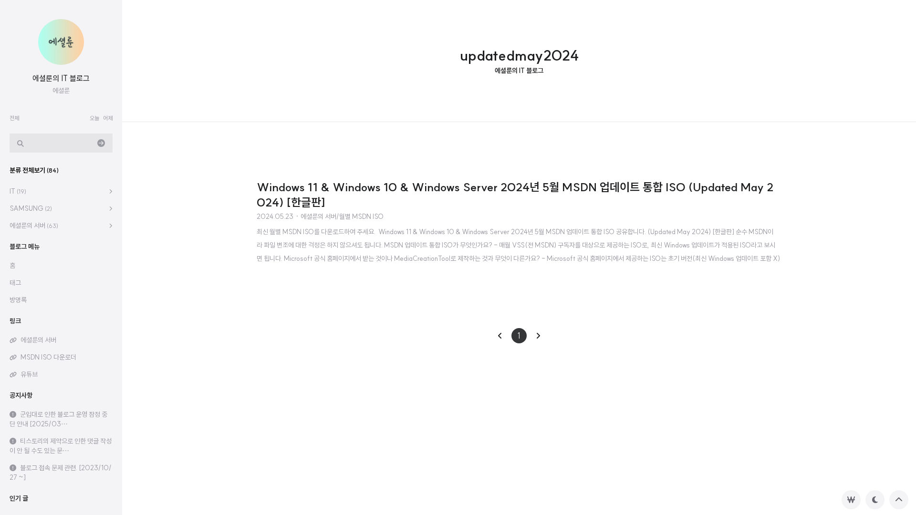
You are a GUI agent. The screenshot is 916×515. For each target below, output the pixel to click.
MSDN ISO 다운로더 (48, 357)
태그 (15, 282)
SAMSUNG (31, 208)
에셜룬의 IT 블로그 (61, 78)
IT (18, 191)
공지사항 (21, 395)
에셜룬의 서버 (34, 225)
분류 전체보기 (34, 170)
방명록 (18, 300)
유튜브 (29, 374)
